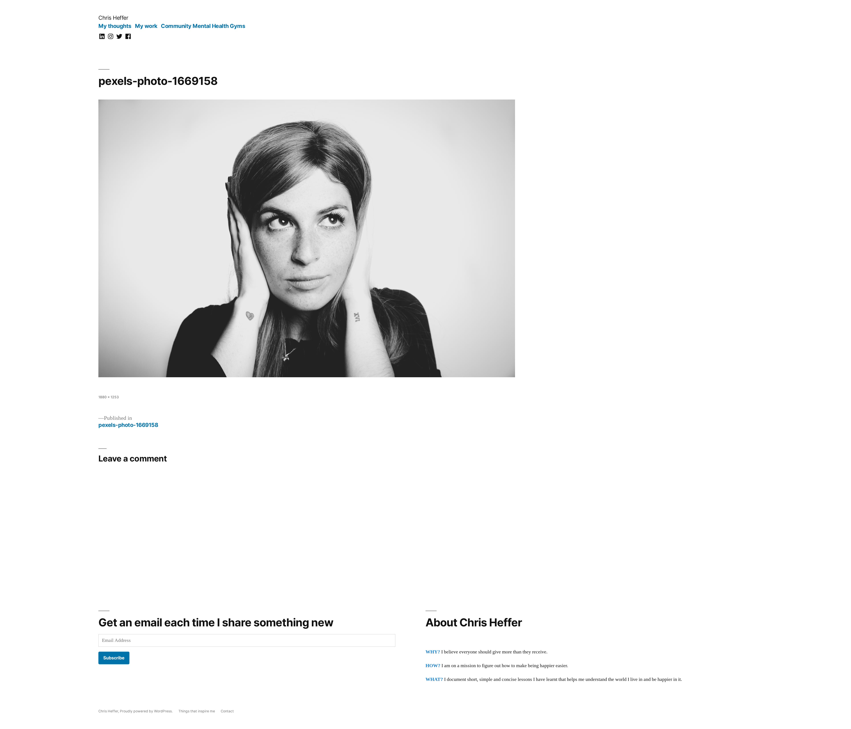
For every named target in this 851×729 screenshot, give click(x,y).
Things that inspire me (196, 711)
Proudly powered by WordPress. (147, 711)
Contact (227, 711)
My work (146, 26)
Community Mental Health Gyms (203, 26)
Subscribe (114, 658)
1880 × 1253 (108, 397)
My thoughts (114, 26)
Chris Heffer (113, 17)
